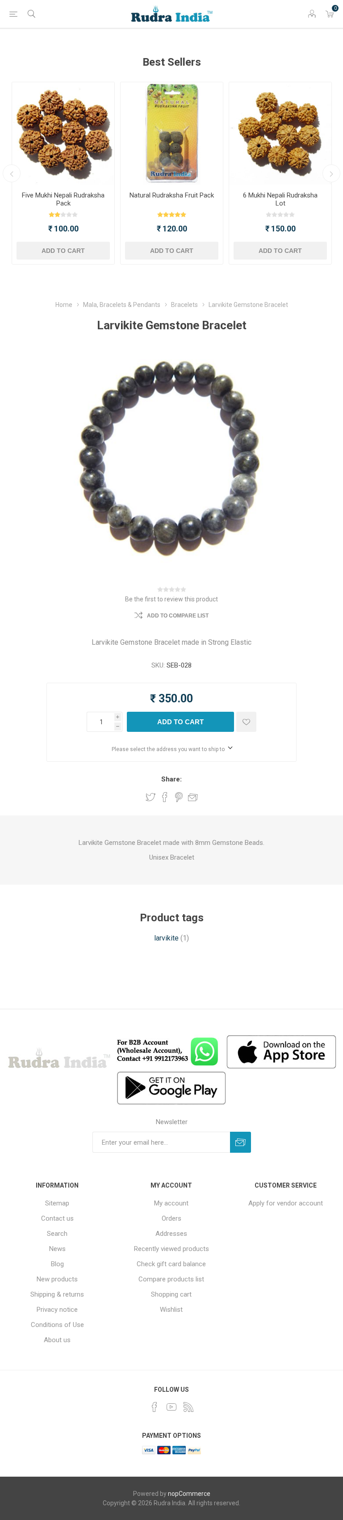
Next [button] (331, 173)
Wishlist (171, 1310)
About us (57, 1340)
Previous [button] (12, 173)
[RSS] (188, 1407)
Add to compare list (178, 616)
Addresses (171, 1234)
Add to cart (63, 250)
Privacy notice (57, 1310)
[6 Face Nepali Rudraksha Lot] (280, 133)
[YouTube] (171, 1407)
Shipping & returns (57, 1294)
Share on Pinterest (179, 797)
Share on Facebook (165, 797)
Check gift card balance (171, 1264)
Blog (57, 1264)
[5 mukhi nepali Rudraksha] (63, 133)
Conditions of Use (57, 1325)
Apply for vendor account (285, 1203)
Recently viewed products (171, 1249)
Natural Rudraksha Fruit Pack (172, 195)
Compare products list (171, 1279)
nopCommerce (189, 1493)
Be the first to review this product (171, 599)
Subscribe (240, 1142)
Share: (171, 779)
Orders (171, 1218)
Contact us (57, 1218)
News (57, 1249)
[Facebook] (154, 1407)
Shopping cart (171, 1294)
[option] (63, 173)
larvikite (166, 938)
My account (171, 1203)
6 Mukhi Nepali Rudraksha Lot (280, 199)
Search (57, 1234)
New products (57, 1279)
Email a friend (193, 797)
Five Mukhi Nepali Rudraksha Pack (63, 199)
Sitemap (57, 1203)
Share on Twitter (150, 797)
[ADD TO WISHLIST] (246, 722)
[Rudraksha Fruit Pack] (172, 133)
